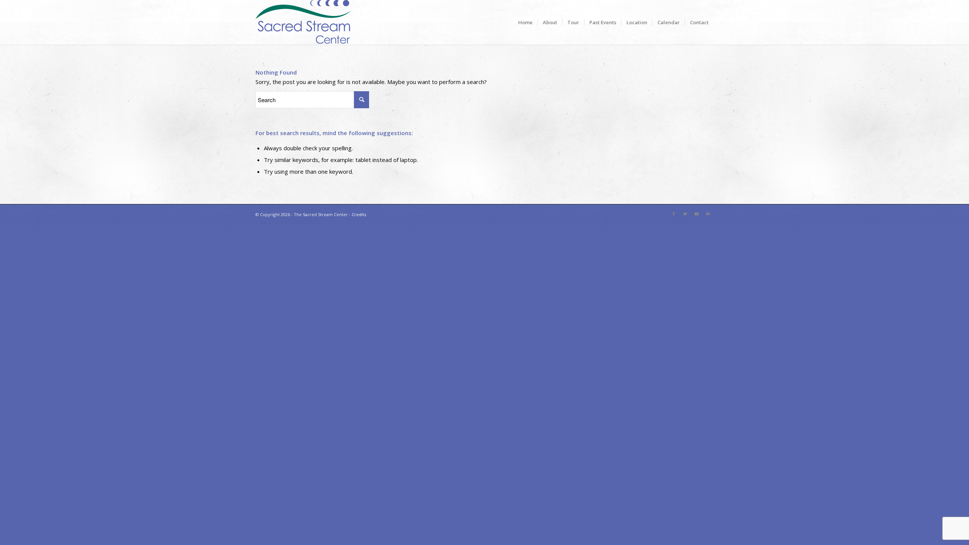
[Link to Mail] (708, 214)
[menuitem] (525, 22)
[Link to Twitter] (685, 214)
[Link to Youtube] (696, 214)
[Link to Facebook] (673, 214)
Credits (359, 214)
